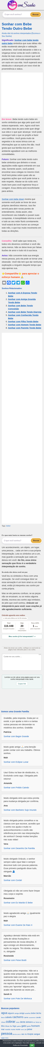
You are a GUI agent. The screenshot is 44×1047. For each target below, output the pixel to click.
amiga (17, 1013)
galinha (19, 1026)
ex (34, 1022)
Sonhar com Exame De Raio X (18, 925)
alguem (11, 1013)
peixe (29, 1029)
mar (3, 1029)
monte (13, 1029)
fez (40, 1022)
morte (18, 1029)
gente (29, 1026)
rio (26, 1034)
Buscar (36, 14)
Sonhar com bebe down (13, 199)
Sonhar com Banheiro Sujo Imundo (20, 810)
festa (37, 1022)
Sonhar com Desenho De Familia (19, 848)
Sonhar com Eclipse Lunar (16, 762)
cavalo (38, 1017)
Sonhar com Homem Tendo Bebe (24, 325)
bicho (38, 1013)
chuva (3, 1022)
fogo (14, 1026)
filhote (7, 1026)
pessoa (6, 1033)
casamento (32, 1017)
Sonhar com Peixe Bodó (15, 960)
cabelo (8, 1017)
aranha (27, 1013)
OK (32, 1045)
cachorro (17, 1017)
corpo (17, 1022)
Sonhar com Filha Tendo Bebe (23, 321)
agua (4, 1012)
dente (22, 1022)
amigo (22, 1013)
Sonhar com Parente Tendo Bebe (24, 328)
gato (23, 1025)
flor (11, 1026)
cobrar (10, 1021)
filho (3, 1026)
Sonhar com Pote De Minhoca (18, 998)
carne (26, 1017)
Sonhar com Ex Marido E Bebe (18, 902)
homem (35, 1025)
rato (22, 1034)
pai (26, 1029)
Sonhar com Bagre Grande (16, 736)
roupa (30, 1034)
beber (8, 526)
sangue (37, 1034)
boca (2, 1017)
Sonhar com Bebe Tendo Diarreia (24, 312)
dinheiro (29, 1022)
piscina (15, 1034)
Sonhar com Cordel (13, 880)
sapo (3, 1038)
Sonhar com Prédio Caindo (16, 787)
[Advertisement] (22, 95)
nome (22, 1029)
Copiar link (22, 684)
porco (19, 1034)
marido (7, 1029)
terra (6, 1038)
